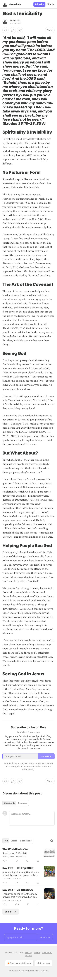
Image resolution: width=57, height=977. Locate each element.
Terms (37, 952)
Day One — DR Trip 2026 (17, 889)
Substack (13, 970)
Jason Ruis (15, 20)
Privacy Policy (28, 769)
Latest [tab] (14, 840)
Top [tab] (6, 840)
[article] (28, 854)
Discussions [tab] (25, 840)
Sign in (50, 4)
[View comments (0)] (13, 30)
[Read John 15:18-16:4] (14, 853)
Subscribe (39, 4)
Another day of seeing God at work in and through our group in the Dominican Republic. (20, 873)
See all (8, 911)
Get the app (43, 963)
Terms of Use (43, 763)
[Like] (5, 30)
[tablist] (15, 803)
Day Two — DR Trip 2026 (17, 868)
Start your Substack (20, 963)
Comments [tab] (9, 803)
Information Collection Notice (34, 766)
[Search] (51, 841)
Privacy (28, 952)
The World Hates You (15, 849)
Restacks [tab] (22, 803)
